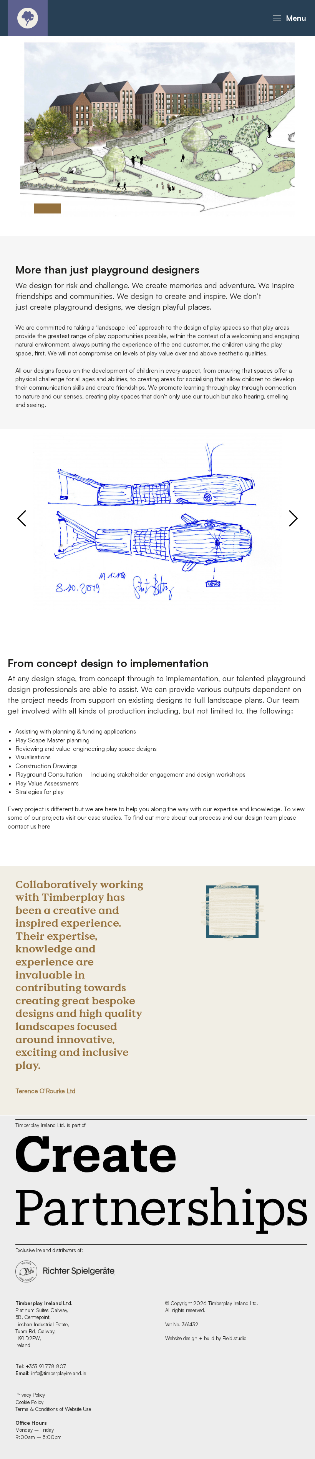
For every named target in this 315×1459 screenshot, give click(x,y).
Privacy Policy (30, 1395)
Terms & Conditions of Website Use (53, 1409)
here (44, 826)
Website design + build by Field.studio (205, 1338)
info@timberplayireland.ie (58, 1373)
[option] (157, 126)
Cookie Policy (29, 1402)
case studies (104, 817)
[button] (288, 18)
